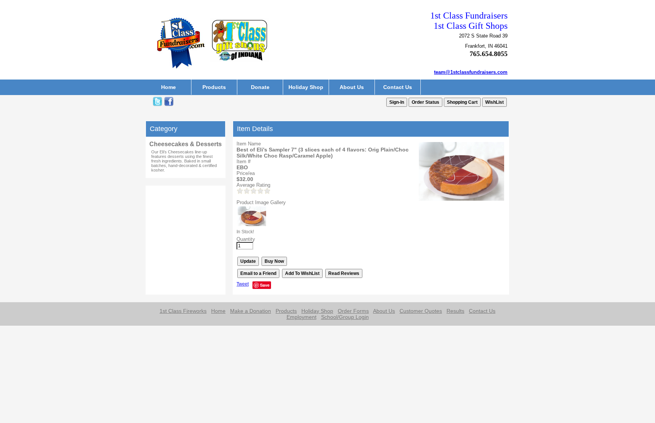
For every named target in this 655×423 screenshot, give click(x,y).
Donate (260, 87)
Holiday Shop (305, 87)
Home (168, 87)
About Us (352, 87)
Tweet (243, 284)
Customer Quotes (421, 311)
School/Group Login (345, 317)
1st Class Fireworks (183, 311)
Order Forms (353, 311)
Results (455, 311)
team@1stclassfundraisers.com (471, 72)
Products (214, 87)
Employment (302, 317)
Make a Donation (250, 311)
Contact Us (397, 87)
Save (265, 285)
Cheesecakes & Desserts (185, 144)
